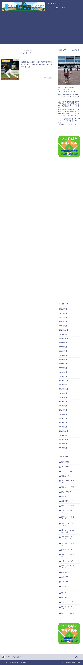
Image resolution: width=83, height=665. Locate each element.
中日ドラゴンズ (67, 561)
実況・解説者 (66, 492)
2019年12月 (63, 380)
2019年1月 (63, 427)
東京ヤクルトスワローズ (67, 518)
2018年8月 (63, 448)
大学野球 (64, 577)
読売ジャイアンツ (67, 506)
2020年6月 (63, 355)
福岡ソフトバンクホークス (67, 524)
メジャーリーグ (67, 602)
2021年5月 (63, 317)
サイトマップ (37, 3)
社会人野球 (65, 572)
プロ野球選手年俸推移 (67, 481)
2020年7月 (63, 351)
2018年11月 (63, 435)
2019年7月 (63, 401)
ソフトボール (66, 467)
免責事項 (23, 662)
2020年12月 (63, 330)
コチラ (74, 125)
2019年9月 (63, 393)
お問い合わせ (60, 8)
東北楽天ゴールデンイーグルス (67, 537)
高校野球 (64, 581)
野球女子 (64, 593)
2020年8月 (63, 347)
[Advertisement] (41, 29)
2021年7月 (63, 309)
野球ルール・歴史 (67, 487)
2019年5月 (63, 410)
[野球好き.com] (23, 9)
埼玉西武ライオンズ (67, 544)
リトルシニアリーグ (67, 587)
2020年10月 (63, 338)
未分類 (63, 496)
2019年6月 (63, 406)
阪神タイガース (67, 550)
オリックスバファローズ (67, 567)
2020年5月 (63, 359)
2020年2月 (63, 372)
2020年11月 (63, 334)
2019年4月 (63, 414)
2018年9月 (63, 444)
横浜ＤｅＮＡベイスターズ (67, 531)
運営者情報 (52, 3)
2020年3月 (63, 368)
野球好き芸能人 (67, 597)
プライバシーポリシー (40, 8)
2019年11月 (63, 385)
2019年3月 (63, 418)
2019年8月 (63, 397)
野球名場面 (65, 462)
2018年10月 (63, 439)
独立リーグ (65, 476)
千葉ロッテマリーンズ (67, 511)
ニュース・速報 (67, 471)
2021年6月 (63, 313)
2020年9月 (63, 343)
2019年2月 (63, 422)
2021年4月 (63, 321)
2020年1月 (63, 376)
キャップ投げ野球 (67, 613)
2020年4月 (63, 364)
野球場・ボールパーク (67, 608)
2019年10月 (63, 389)
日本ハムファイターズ (67, 555)
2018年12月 (63, 431)
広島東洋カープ (67, 501)
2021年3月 (63, 326)
